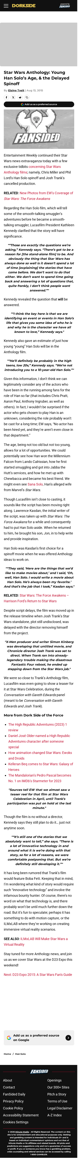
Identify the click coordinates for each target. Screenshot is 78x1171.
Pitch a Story (56, 1094)
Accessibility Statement (21, 1115)
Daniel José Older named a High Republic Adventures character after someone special (39, 741)
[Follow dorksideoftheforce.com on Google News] (68, 1038)
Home (7, 1054)
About (7, 1080)
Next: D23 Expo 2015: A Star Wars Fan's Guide (38, 975)
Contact (9, 1087)
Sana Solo (35, 484)
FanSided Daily (14, 1094)
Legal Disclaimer (59, 1108)
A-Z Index (54, 1115)
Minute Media (22, 1132)
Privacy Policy (13, 1101)
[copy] (27, 97)
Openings (54, 1080)
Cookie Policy (13, 1108)
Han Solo (20, 1054)
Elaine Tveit (16, 90)
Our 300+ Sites (58, 1087)
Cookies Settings (15, 1122)
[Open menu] (6, 5)
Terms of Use (57, 1101)
